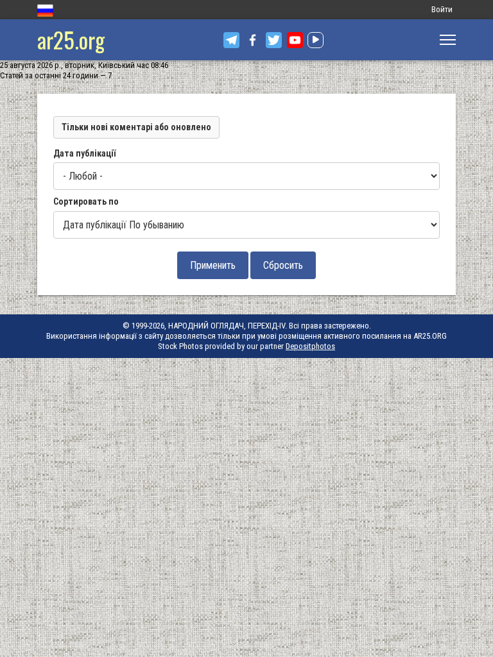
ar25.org (71, 39)
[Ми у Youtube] (295, 40)
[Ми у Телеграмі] (231, 40)
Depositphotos (310, 346)
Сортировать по (86, 201)
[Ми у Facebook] (253, 40)
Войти (442, 9)
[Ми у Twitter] (274, 40)
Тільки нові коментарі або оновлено (136, 127)
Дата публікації (84, 153)
